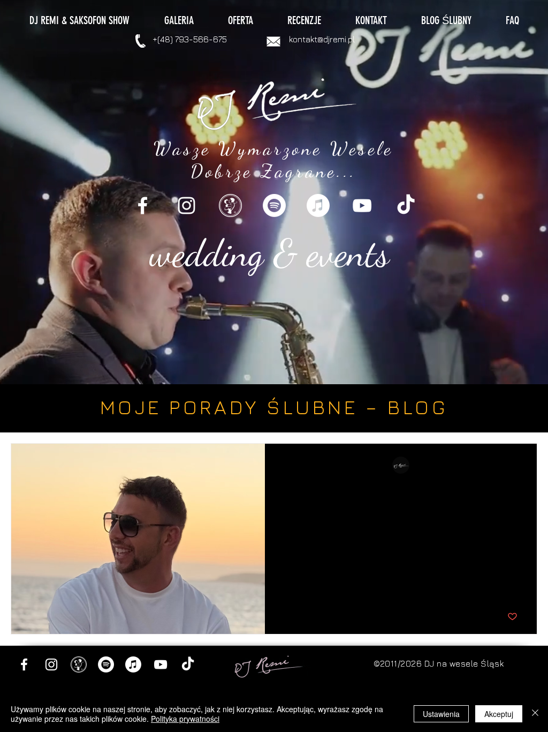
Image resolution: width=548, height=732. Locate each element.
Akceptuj (498, 713)
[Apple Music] (318, 205)
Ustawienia (441, 713)
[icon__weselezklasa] (230, 205)
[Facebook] (142, 205)
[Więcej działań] (515, 465)
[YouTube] (362, 205)
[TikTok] (405, 205)
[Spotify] (274, 205)
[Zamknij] (535, 713)
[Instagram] (186, 205)
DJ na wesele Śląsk (464, 663)
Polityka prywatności (185, 718)
